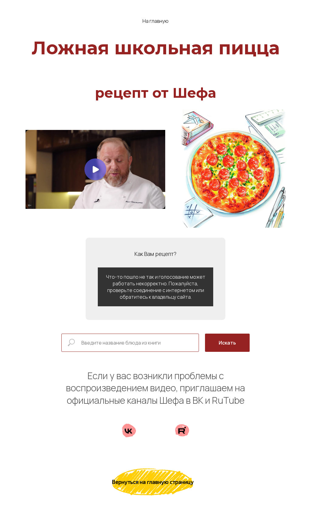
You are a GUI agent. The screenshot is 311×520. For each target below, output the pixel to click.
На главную (155, 21)
